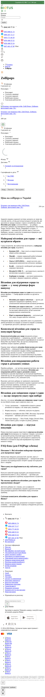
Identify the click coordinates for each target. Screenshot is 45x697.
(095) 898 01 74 (9, 32)
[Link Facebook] (6, 625)
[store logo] (7, 8)
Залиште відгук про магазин (15, 590)
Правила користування (13, 564)
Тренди (7, 567)
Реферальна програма (12, 584)
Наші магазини (10, 592)
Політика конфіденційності (14, 562)
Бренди (7, 66)
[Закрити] (3, 683)
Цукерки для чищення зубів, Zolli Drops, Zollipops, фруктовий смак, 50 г (15, 206)
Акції (7, 573)
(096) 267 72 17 (9, 35)
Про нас (8, 547)
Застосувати (20, 189)
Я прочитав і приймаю (9, 687)
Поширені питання (12, 588)
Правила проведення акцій (14, 560)
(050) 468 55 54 (9, 43)
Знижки (8, 575)
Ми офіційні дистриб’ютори (15, 551)
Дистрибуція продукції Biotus (15, 553)
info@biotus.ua (10, 540)
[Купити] (3, 124)
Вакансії (8, 549)
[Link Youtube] (12, 625)
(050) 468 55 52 (9, 40)
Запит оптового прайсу (13, 554)
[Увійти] (2, 49)
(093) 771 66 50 (9, 37)
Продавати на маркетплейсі (15, 556)
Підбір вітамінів (10, 566)
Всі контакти (9, 542)
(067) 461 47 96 (9, 46)
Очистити (11, 189)
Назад (4, 189)
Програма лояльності (12, 580)
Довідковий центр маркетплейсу (16, 558)
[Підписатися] (7, 604)
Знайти (4, 22)
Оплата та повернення (13, 579)
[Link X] (15, 625)
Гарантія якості (10, 586)
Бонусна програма (11, 582)
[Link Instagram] (9, 625)
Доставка (8, 577)
